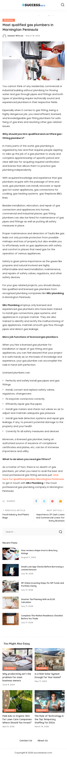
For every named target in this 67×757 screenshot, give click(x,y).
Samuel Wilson (15, 36)
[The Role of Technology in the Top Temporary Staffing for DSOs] (50, 701)
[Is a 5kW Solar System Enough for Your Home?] (50, 659)
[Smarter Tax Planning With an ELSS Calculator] (10, 603)
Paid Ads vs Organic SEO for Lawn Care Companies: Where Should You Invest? (17, 719)
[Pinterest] (52, 501)
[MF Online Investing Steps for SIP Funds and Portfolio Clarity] (10, 586)
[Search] (63, 5)
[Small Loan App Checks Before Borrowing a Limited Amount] (10, 570)
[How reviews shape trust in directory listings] (10, 554)
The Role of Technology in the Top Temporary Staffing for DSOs (49, 719)
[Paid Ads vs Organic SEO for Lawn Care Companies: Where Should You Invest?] (17, 701)
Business (8, 20)
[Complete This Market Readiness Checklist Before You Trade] (10, 619)
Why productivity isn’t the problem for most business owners (16, 677)
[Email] (60, 501)
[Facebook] (36, 501)
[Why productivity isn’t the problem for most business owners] (17, 659)
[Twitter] (44, 501)
